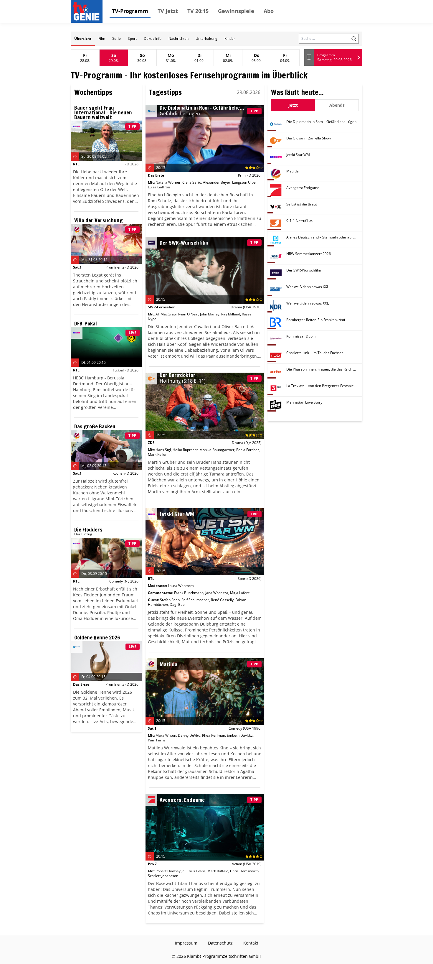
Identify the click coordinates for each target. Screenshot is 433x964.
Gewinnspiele (236, 10)
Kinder (229, 38)
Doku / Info (152, 38)
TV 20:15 (198, 10)
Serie (116, 38)
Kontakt (250, 943)
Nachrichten (178, 38)
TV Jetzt (168, 10)
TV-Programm (130, 10)
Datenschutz (220, 943)
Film (101, 38)
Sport (132, 38)
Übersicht (82, 38)
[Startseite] (88, 11)
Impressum (186, 943)
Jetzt (293, 105)
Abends (337, 105)
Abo (269, 10)
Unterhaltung (206, 38)
